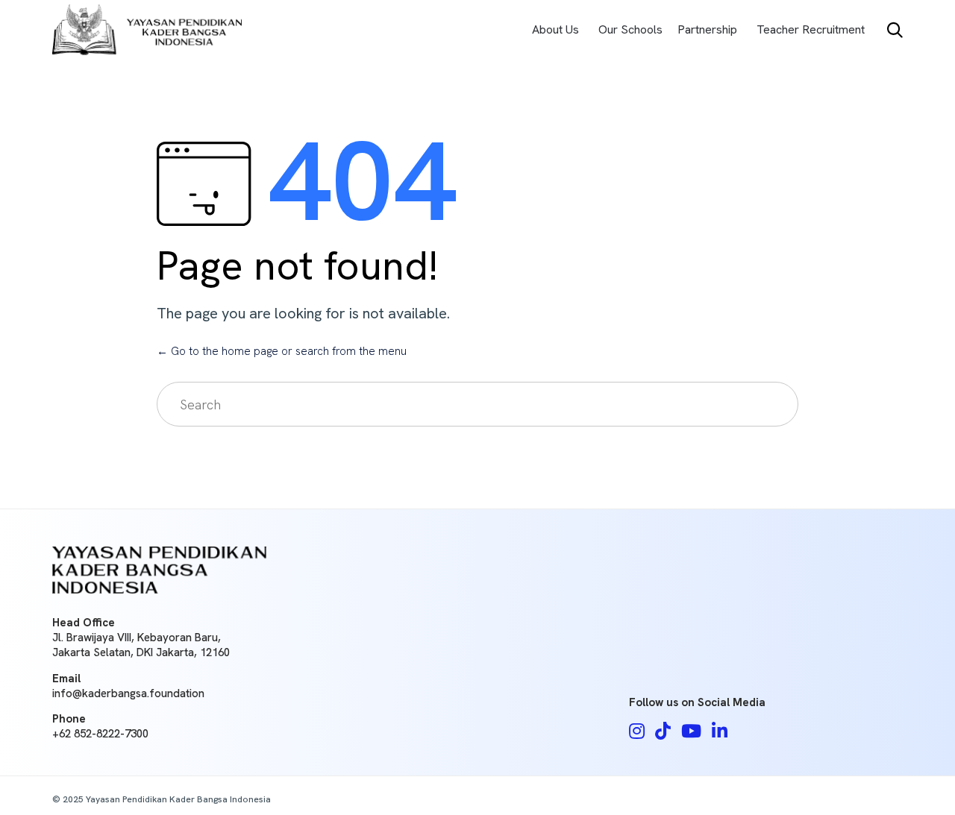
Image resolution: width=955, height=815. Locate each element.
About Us (555, 29)
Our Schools (630, 29)
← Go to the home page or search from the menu (282, 351)
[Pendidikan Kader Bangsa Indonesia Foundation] (147, 29)
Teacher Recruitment (811, 29)
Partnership (707, 29)
